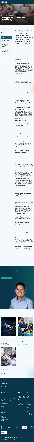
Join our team (12, 398)
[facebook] (6, 58)
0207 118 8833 (20, 404)
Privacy (4, 439)
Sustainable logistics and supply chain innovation (6, 48)
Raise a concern (11, 439)
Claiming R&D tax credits (4, 397)
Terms (1, 439)
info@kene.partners (21, 401)
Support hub (29, 399)
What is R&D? (3, 412)
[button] (33, 2)
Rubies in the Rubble (28, 182)
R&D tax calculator (4, 421)
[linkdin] (4, 58)
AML (15, 439)
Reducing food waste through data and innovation (5, 45)
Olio (24, 187)
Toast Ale (26, 181)
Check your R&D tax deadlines (4, 420)
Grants (2, 404)
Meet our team (12, 396)
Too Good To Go (20, 187)
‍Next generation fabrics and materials (6, 42)
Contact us (29, 411)
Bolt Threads (28, 136)
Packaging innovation (5, 40)
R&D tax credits (3, 395)
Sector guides (29, 397)
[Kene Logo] (4, 2)
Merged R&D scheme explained (4, 417)
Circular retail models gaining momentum (5, 51)
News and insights (11, 15)
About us (11, 395)
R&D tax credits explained (3, 414)
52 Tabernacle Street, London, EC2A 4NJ (21, 397)
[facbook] (1, 386)
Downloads (29, 404)
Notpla (19, 79)
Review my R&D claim (4, 401)
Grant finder (29, 402)
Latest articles (29, 410)
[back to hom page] (4, 383)
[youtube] (5, 386)
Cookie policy (7, 439)
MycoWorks (22, 136)
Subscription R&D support (4, 400)
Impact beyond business (12, 401)
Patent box (3, 406)
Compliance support (4, 403)
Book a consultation (29, 414)
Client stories (29, 401)
